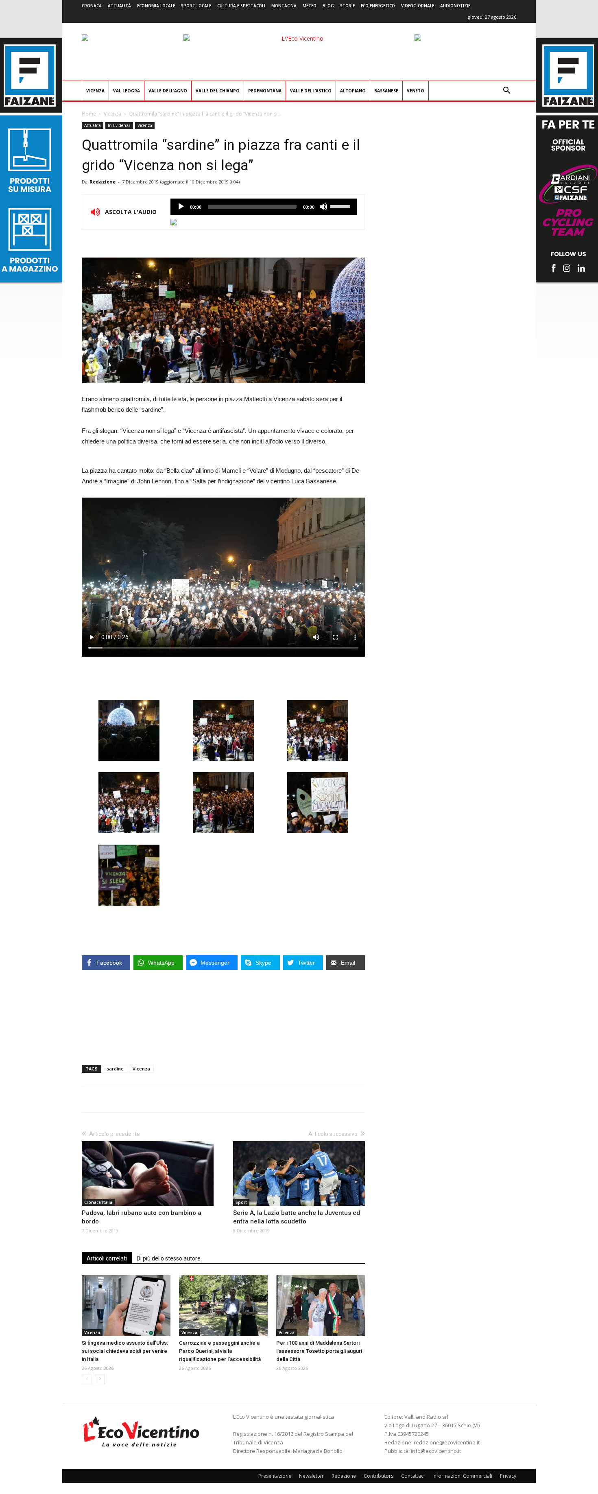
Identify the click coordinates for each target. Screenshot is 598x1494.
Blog (328, 6)
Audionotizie (455, 6)
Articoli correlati (107, 1258)
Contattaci (413, 1475)
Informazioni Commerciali (462, 1475)
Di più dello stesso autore (169, 1258)
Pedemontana (265, 91)
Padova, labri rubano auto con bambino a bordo (141, 1217)
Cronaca (92, 6)
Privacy (508, 1475)
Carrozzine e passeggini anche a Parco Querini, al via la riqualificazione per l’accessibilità (220, 1351)
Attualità (119, 6)
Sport (241, 1202)
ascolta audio (181, 207)
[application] (263, 207)
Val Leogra (126, 91)
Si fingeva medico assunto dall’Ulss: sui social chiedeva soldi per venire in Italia (125, 1351)
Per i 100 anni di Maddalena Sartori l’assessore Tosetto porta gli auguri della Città (319, 1351)
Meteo (309, 6)
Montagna (284, 6)
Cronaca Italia (98, 1202)
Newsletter (311, 1475)
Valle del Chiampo (218, 91)
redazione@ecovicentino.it (447, 1442)
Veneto (415, 91)
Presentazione (274, 1475)
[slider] (341, 206)
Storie (347, 6)
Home (89, 113)
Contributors (378, 1475)
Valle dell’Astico (311, 91)
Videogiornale (417, 6)
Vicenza (95, 91)
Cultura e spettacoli (241, 6)
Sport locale (196, 6)
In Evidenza (119, 125)
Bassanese (386, 91)
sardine (115, 1069)
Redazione (102, 182)
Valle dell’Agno (167, 91)
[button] (506, 91)
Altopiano (353, 91)
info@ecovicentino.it (436, 1451)
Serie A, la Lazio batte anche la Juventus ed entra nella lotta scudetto (296, 1217)
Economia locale (156, 6)
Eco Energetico (378, 6)
